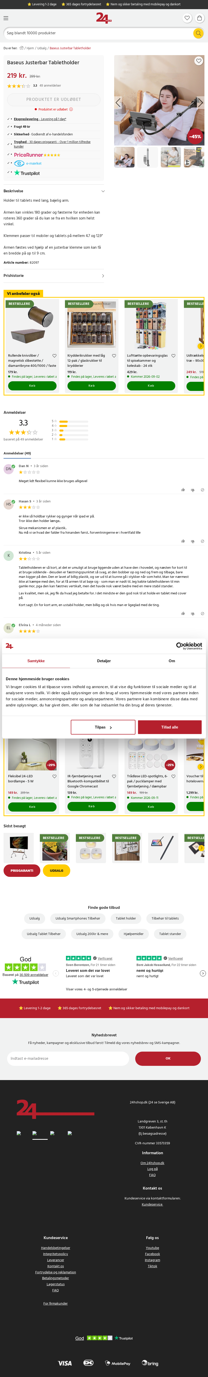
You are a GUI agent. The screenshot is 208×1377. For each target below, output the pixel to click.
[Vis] (103, 276)
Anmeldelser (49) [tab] (17, 453)
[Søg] (198, 33)
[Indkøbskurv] (199, 18)
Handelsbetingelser (55, 1248)
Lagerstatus (56, 1284)
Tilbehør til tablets (165, 919)
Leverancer (55, 1260)
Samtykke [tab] (36, 660)
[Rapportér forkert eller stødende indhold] (202, 489)
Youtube (152, 1248)
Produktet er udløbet (53, 99)
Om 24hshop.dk (152, 1163)
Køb (32, 385)
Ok (168, 1059)
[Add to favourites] (198, 61)
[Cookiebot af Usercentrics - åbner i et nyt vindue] (180, 646)
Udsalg (41, 48)
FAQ (152, 1175)
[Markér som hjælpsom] (183, 489)
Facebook (152, 1254)
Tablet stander (170, 934)
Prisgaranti (22, 870)
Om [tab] (172, 660)
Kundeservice (152, 1205)
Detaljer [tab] (104, 660)
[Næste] (201, 346)
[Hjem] (104, 18)
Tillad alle (169, 727)
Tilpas (100, 727)
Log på (152, 1169)
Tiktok (152, 1266)
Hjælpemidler (134, 934)
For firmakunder (55, 1304)
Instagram (152, 1260)
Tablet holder (126, 919)
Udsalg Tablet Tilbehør (44, 934)
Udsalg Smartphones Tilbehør (78, 919)
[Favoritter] (187, 18)
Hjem (30, 48)
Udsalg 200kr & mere (92, 934)
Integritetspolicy (55, 1254)
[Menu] (6, 18)
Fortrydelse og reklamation (55, 1272)
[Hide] (103, 191)
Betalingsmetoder (55, 1278)
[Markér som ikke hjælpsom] (193, 489)
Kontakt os (55, 1266)
